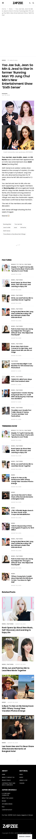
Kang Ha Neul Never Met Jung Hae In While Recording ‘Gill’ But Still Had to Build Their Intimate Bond (22, 314)
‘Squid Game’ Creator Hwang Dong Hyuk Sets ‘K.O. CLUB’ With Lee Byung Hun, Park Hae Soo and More (22, 396)
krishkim (4, 93)
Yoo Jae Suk (18, 224)
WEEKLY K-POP (23, 780)
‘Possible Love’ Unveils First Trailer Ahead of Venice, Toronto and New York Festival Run (21, 413)
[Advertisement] (18, 35)
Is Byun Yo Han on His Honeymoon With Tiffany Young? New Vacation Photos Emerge (22, 480)
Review (4, 801)
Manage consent (25, 836)
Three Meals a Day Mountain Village (14, 234)
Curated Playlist (7, 810)
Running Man (7, 224)
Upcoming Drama (7, 804)
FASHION (21, 783)
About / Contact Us (8, 777)
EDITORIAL (23, 771)
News (10, 9)
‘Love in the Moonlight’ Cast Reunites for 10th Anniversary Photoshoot (22, 366)
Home (4, 9)
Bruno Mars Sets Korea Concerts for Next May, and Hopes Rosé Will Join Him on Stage (21, 349)
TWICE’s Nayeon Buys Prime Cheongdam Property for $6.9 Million (22, 528)
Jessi (15, 227)
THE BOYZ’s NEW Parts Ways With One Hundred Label (21, 380)
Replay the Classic (7, 798)
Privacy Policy (6, 780)
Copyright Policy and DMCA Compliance (8, 784)
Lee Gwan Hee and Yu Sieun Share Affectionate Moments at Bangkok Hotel (22, 497)
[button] (3, 3)
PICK (3, 807)
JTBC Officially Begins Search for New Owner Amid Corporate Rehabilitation (22, 512)
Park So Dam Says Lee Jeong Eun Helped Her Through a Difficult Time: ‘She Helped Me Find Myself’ (22, 332)
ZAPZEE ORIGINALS (9, 790)
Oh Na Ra (23, 227)
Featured (27, 264)
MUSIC (21, 777)
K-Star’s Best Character (6, 794)
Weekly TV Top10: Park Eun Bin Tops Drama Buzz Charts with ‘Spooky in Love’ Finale (22, 269)
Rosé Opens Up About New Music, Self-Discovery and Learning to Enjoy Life (21, 284)
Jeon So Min (6, 227)
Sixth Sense (6, 231)
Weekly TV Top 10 (17, 264)
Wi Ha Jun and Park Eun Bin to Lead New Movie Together (22, 299)
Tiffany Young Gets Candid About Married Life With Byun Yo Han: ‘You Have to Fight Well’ (22, 579)
